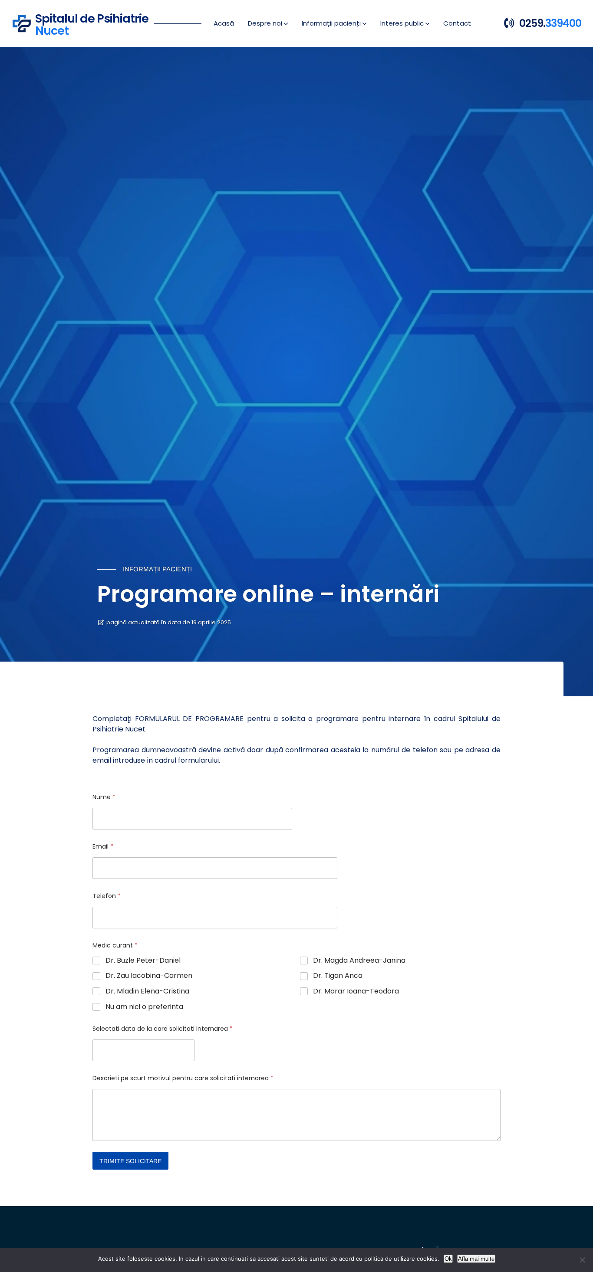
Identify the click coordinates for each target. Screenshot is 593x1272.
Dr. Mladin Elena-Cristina (147, 991)
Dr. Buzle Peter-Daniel (143, 960)
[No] (582, 1260)
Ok (448, 1259)
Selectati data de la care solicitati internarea (162, 1029)
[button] (268, 23)
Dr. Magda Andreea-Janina (359, 960)
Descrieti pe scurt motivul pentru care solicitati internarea (182, 1078)
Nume (103, 797)
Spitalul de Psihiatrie (91, 23)
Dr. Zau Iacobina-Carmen (148, 975)
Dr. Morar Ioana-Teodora (356, 991)
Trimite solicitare (130, 1160)
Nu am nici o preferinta (144, 1007)
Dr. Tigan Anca (337, 975)
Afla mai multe (476, 1259)
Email (102, 847)
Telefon (106, 896)
